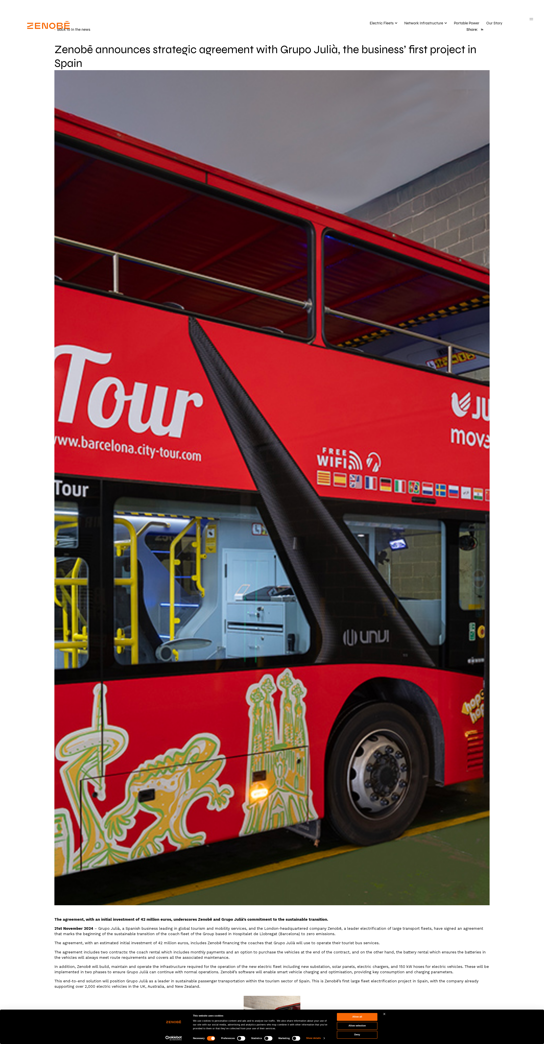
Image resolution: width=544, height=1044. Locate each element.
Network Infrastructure (423, 23)
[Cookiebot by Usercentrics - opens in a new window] (173, 1038)
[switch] (241, 1038)
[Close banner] (384, 1014)
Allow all (357, 1016)
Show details (313, 1038)
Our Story (494, 23)
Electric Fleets (382, 23)
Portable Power (466, 23)
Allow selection (357, 1025)
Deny (357, 1034)
